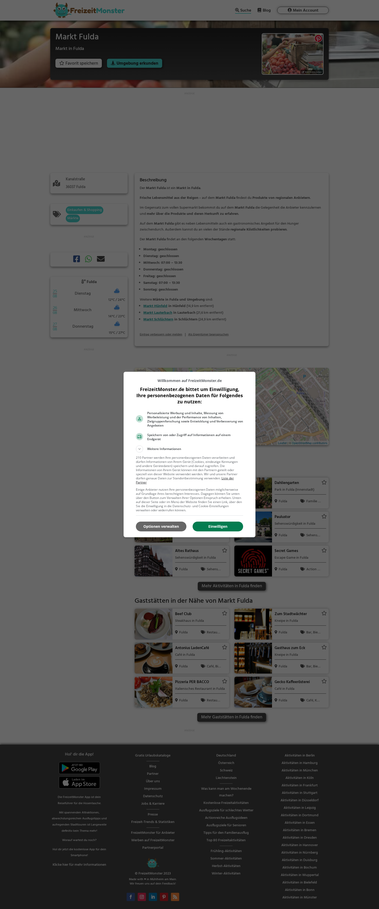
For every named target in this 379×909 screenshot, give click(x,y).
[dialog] (189, 454)
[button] (189, 449)
